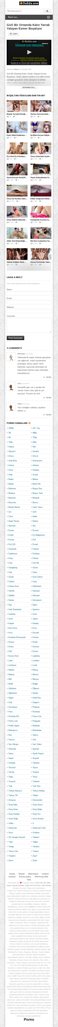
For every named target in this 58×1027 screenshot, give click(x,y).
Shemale (12, 749)
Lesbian (36, 660)
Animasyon (37, 461)
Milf (10, 679)
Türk (10, 786)
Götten (11, 581)
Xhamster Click (39, 828)
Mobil (10, 684)
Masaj (35, 670)
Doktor (35, 521)
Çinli (34, 512)
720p (35, 437)
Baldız (11, 484)
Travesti (11, 781)
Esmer (11, 540)
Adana (11, 447)
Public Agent (13, 726)
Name (9, 289)
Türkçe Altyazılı (15, 791)
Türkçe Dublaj (38, 791)
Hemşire (36, 595)
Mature (11, 674)
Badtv (11, 479)
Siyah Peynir (38, 753)
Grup (35, 581)
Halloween (37, 586)
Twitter (35, 795)
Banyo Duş (37, 488)
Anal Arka (12, 461)
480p (35, 433)
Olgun (11, 698)
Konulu (36, 637)
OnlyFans (37, 698)
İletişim (22, 874)
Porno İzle (37, 716)
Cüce (10, 516)
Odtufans (12, 688)
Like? (15, 34)
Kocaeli (36, 633)
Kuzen (35, 651)
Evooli (35, 544)
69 (9, 437)
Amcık (35, 456)
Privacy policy (25, 877)
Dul (34, 526)
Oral (10, 702)
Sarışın (11, 739)
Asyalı (35, 474)
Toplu (10, 777)
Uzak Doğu (13, 818)
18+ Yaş (36, 428)
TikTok (11, 772)
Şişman (36, 749)
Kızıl (10, 633)
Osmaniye (12, 707)
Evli (34, 540)
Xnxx (10, 832)
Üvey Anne (13, 809)
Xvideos (36, 832)
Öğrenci (36, 688)
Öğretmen (12, 693)
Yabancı (36, 837)
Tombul (36, 772)
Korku (11, 646)
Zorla (35, 860)
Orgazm (36, 702)
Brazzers (12, 502)
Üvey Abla (12, 805)
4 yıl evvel (29, 354)
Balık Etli (36, 484)
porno (32, 907)
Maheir (11, 670)
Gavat (35, 567)
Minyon (36, 679)
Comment (11, 316)
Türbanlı (36, 781)
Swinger (11, 763)
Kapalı (11, 623)
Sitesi (10, 753)
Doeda (12, 874)
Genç (35, 572)
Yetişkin (36, 846)
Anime (11, 465)
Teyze (35, 767)
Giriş (29, 880)
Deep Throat (13, 521)
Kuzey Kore (13, 656)
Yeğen (35, 842)
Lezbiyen (12, 665)
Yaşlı (10, 842)
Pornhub (36, 712)
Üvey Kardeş (14, 814)
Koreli (35, 642)
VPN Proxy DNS (41, 877)
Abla (34, 442)
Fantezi (36, 549)
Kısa (35, 628)
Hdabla (11, 595)
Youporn (11, 856)
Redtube (36, 726)
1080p (11, 428)
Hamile (11, 591)
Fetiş (10, 558)
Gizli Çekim (38, 577)
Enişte (11, 530)
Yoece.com (13, 851)
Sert (34, 739)
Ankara (36, 465)
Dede (35, 516)
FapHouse (12, 553)
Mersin (35, 674)
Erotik (11, 535)
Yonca (16, 69)
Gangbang (12, 567)
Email (9, 298)
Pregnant (36, 721)
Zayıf (35, 856)
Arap (10, 474)
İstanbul (11, 614)
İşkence (36, 609)
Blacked (11, 498)
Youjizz (36, 851)
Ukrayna (12, 800)
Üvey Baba (37, 809)
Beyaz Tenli (38, 493)
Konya (11, 642)
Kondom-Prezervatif (17, 637)
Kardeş (36, 623)
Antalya (36, 470)
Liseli (35, 665)
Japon (35, 619)
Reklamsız (13, 730)
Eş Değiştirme (39, 535)
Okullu (35, 693)
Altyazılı (12, 451)
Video (10, 823)
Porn (10, 712)
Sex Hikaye (13, 744)
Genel (11, 577)
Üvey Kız (37, 814)
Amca (11, 456)
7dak (10, 442)
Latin (10, 660)
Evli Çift (11, 544)
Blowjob (36, 498)
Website (10, 307)
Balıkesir (12, 488)
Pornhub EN (13, 716)
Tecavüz (12, 767)
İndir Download (14, 609)
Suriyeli (36, 758)
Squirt (11, 758)
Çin (9, 512)
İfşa (10, 605)
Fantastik (12, 549)
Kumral (36, 646)
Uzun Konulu (38, 818)
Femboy (36, 553)
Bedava (11, 493)
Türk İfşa (36, 786)
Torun (35, 777)
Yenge (11, 846)
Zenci (10, 860)
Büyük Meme (14, 507)
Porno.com (13, 721)
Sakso (35, 735)
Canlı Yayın (38, 507)
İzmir (35, 614)
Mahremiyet (33, 874)
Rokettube (37, 730)
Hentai (11, 600)
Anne (10, 470)
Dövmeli (11, 526)
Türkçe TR (13, 795)
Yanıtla (48, 377)
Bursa (35, 502)
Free (10, 563)
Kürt (10, 651)
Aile (34, 447)
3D (9, 433)
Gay (10, 572)
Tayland (36, 763)
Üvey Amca (38, 805)
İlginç (35, 605)
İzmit (10, 619)
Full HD (36, 563)
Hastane (36, 591)
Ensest (36, 530)
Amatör (36, 451)
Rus (10, 735)
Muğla (35, 684)
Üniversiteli (37, 800)
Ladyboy (36, 656)
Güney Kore (13, 586)
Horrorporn (37, 600)
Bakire (35, 479)
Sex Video (37, 744)
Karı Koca (12, 628)
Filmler (35, 558)
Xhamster (12, 828)
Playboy (36, 707)
